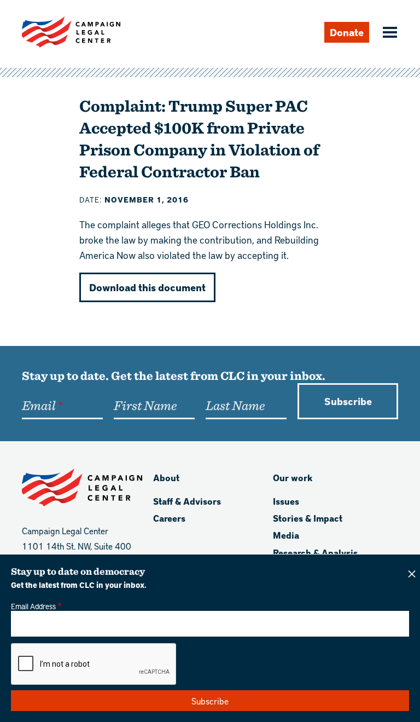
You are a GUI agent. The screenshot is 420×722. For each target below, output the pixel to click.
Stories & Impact (307, 518)
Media (286, 535)
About (166, 477)
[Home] (71, 32)
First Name (145, 405)
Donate (347, 32)
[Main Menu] (388, 33)
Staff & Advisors (187, 501)
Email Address (33, 606)
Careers (169, 518)
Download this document (147, 287)
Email (38, 405)
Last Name (235, 405)
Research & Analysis (315, 552)
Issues (286, 501)
